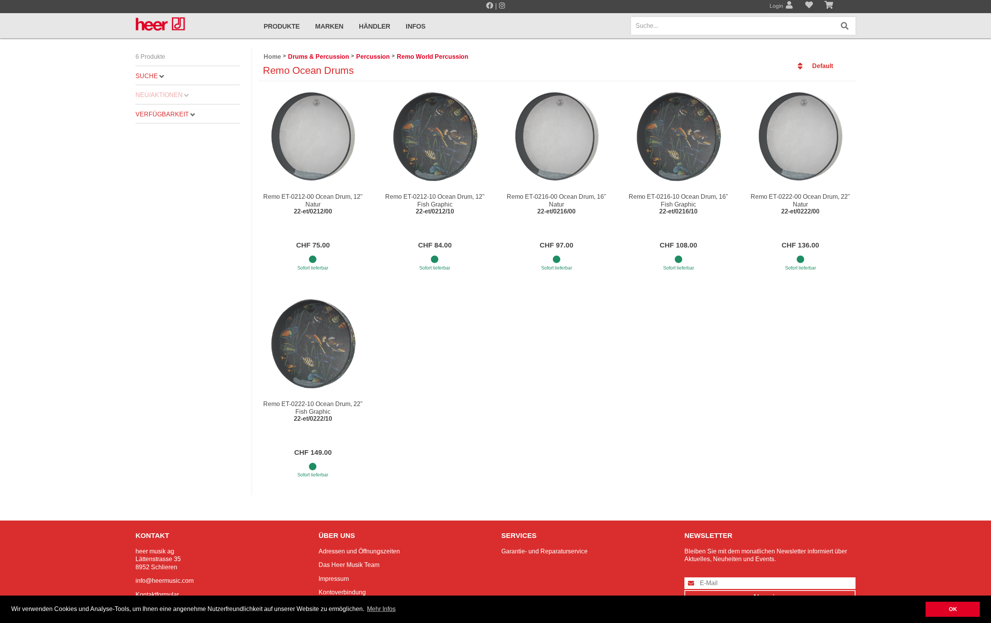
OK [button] (953, 609)
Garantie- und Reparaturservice (544, 551)
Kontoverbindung (342, 592)
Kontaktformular (157, 594)
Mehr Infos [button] (381, 609)
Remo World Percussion (432, 56)
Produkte (282, 26)
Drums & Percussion (318, 56)
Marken (329, 26)
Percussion (373, 56)
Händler (374, 26)
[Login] (789, 6)
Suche (146, 76)
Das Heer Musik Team (349, 565)
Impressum (334, 578)
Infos (415, 26)
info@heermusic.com (164, 580)
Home (272, 56)
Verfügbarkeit (162, 114)
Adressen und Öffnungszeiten (359, 551)
